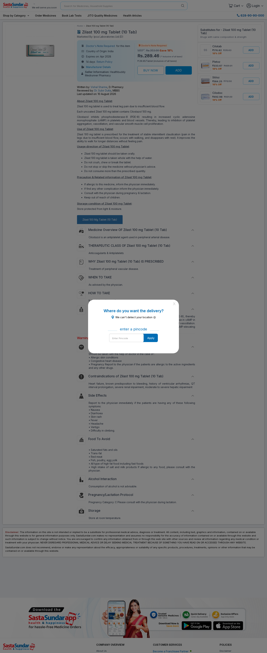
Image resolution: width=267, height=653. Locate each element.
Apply (150, 338)
